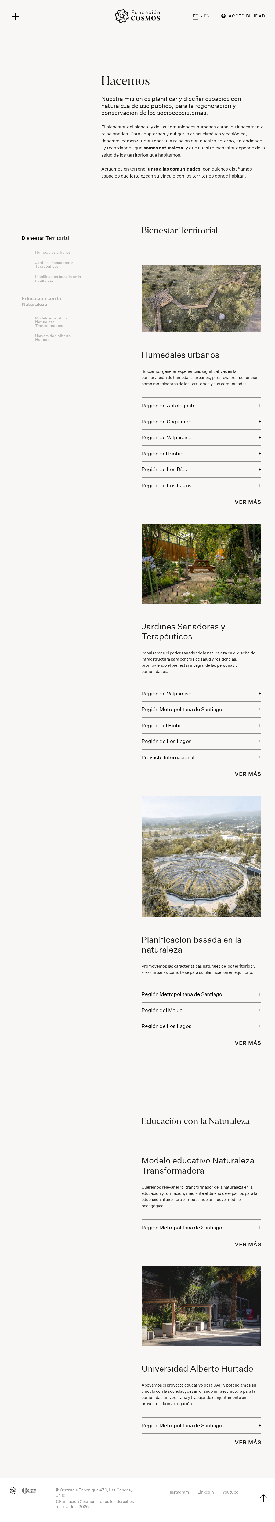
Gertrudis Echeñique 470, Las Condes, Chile (94, 1492)
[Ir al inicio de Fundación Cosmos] (137, 16)
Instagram (179, 1492)
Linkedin (206, 1492)
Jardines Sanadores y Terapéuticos (54, 264)
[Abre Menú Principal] (15, 16)
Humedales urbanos (53, 252)
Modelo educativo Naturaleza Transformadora (51, 321)
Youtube (230, 1492)
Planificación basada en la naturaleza (58, 278)
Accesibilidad (247, 16)
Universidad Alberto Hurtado (53, 337)
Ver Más (248, 502)
